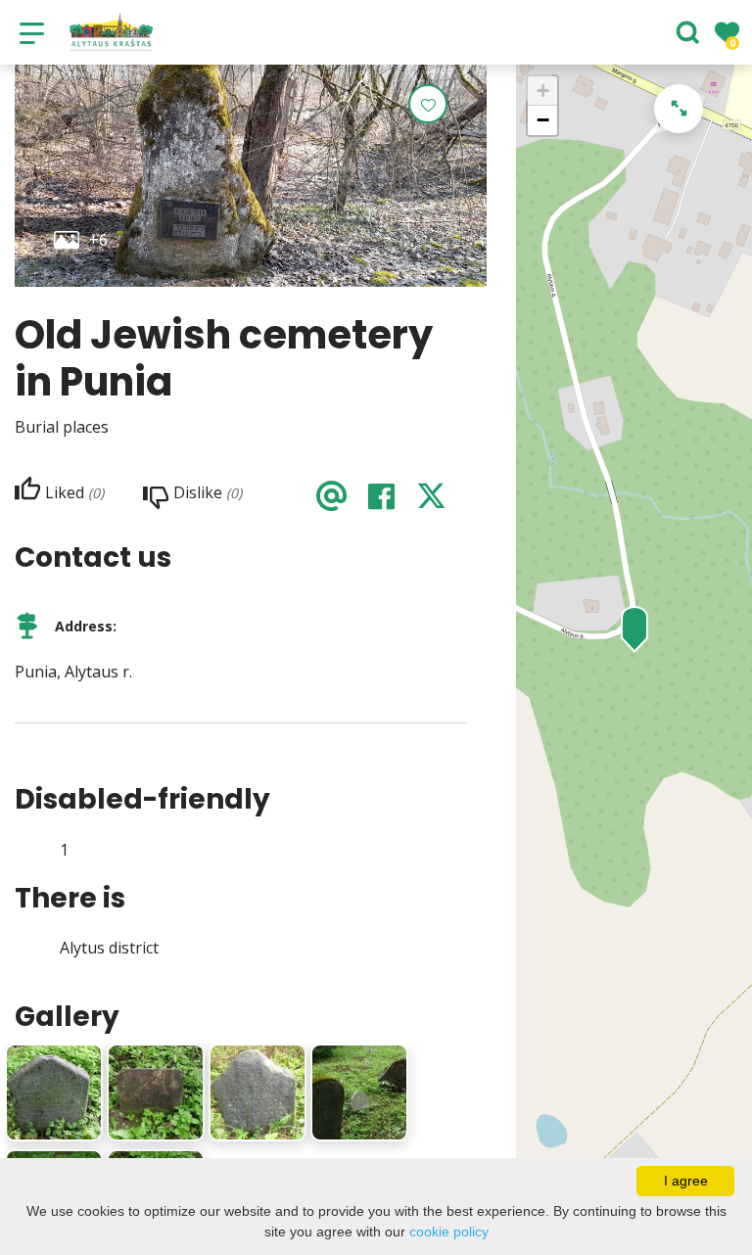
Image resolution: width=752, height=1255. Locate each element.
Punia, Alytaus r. (73, 671)
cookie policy (449, 1231)
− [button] (543, 120)
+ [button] (543, 90)
